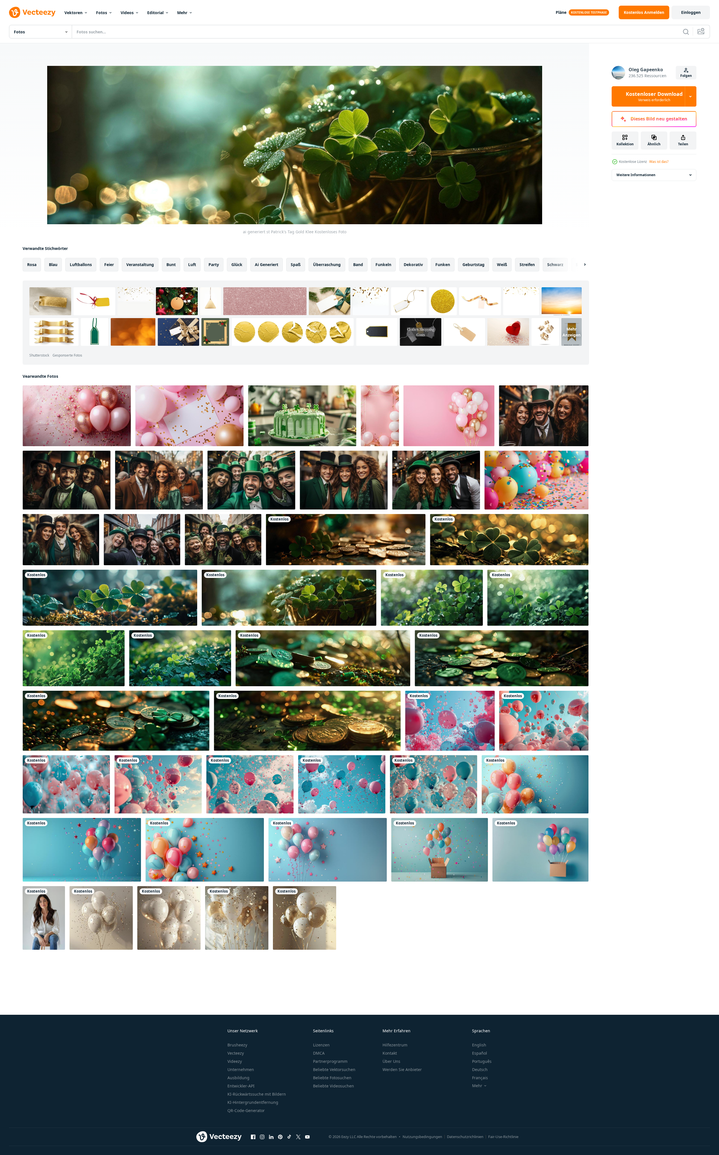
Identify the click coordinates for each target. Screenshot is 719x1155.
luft (192, 264)
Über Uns (391, 1061)
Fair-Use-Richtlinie (503, 1136)
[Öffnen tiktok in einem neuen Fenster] (289, 1136)
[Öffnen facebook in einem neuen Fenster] (253, 1136)
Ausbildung (238, 1077)
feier (109, 264)
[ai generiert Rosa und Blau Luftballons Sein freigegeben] (450, 721)
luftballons (81, 264)
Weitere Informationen (635, 174)
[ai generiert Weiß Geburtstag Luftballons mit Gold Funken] (101, 918)
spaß (296, 264)
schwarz (555, 264)
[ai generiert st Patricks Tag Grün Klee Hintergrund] (432, 598)
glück (236, 264)
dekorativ (413, 264)
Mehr (182, 12)
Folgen (686, 75)
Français (480, 1077)
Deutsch (480, 1069)
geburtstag (473, 264)
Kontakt (390, 1053)
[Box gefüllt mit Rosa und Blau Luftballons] (44, 918)
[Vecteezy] (32, 12)
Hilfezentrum (395, 1045)
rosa (31, 264)
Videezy (234, 1061)
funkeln (383, 264)
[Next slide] (580, 264)
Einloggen (691, 12)
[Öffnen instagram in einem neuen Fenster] (262, 1136)
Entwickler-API (241, 1086)
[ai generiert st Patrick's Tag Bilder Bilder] (323, 658)
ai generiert (266, 264)
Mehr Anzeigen (571, 332)
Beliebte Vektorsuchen (334, 1069)
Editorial (155, 12)
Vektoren (73, 12)
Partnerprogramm (330, 1061)
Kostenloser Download (654, 96)
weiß (502, 264)
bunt (171, 264)
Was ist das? (658, 161)
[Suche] (686, 31)
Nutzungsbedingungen (422, 1136)
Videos (127, 12)
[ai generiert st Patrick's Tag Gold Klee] (345, 539)
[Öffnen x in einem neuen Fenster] (298, 1136)
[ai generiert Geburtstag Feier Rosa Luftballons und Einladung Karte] (189, 415)
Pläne (561, 12)
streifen (527, 264)
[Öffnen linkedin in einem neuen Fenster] (271, 1136)
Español (479, 1053)
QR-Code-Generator (246, 1110)
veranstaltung (140, 264)
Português (482, 1061)
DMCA (319, 1053)
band (358, 264)
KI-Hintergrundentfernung (252, 1102)
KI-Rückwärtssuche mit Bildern (256, 1094)
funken (442, 264)
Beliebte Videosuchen (333, 1086)
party (213, 264)
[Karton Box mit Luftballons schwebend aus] (439, 850)
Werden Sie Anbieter (402, 1069)
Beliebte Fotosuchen (332, 1077)
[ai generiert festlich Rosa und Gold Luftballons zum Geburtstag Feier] (77, 415)
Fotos (101, 12)
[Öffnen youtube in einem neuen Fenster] (307, 1136)
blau (53, 264)
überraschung (327, 264)
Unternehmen (240, 1069)
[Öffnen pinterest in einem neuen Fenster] (280, 1136)
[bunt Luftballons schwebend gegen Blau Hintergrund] (535, 784)
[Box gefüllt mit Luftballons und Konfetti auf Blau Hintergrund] (540, 850)
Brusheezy (237, 1045)
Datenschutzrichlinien (465, 1136)
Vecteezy (235, 1053)
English (479, 1045)
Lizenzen (321, 1045)
